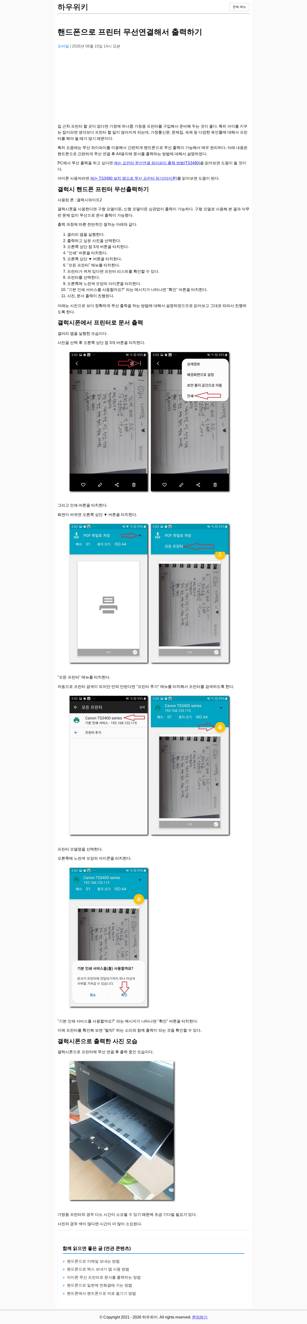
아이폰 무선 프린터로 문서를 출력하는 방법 (104, 1277)
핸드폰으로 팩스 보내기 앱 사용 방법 (98, 1269)
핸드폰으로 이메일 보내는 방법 (93, 1261)
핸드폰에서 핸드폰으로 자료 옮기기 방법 (101, 1293)
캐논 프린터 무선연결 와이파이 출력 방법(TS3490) (157, 163)
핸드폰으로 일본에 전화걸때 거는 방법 (99, 1285)
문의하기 (199, 1317)
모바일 (64, 46)
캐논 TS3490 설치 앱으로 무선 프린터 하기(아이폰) (133, 178)
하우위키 (73, 7)
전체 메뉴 (239, 7)
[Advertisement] (153, 86)
